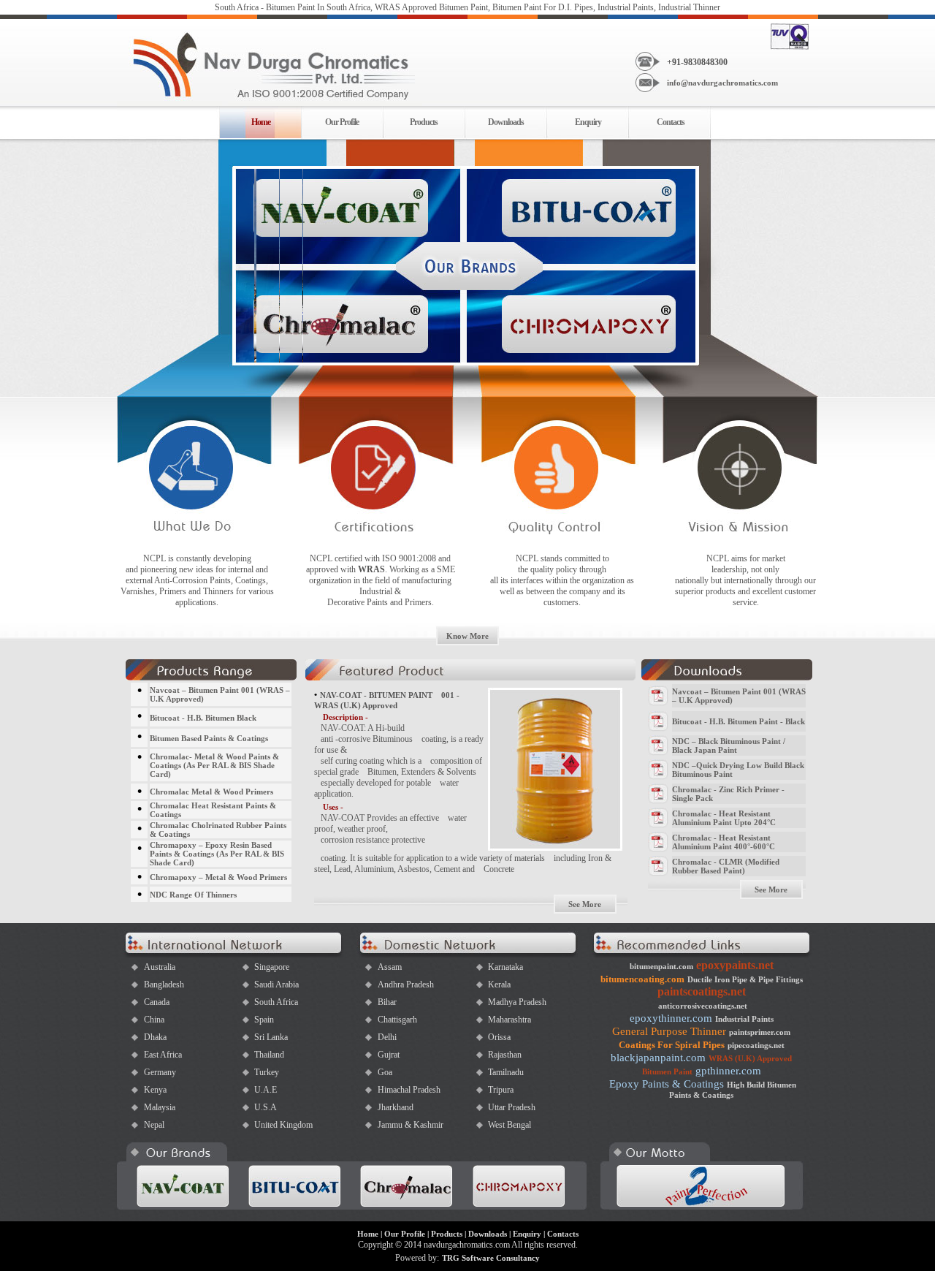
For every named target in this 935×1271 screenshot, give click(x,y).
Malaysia (159, 1107)
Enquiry (588, 122)
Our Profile (342, 122)
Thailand (269, 1055)
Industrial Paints (744, 1018)
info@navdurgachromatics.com (722, 82)
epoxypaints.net (735, 965)
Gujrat (389, 1055)
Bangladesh (164, 984)
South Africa (276, 1002)
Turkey (266, 1072)
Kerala (499, 984)
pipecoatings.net (756, 1045)
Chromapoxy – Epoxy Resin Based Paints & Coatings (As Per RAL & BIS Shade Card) (217, 854)
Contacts (670, 122)
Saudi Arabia (276, 984)
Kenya (155, 1090)
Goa (385, 1072)
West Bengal (509, 1125)
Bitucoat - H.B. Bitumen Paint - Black (738, 721)
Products (424, 122)
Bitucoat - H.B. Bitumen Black (203, 717)
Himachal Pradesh (409, 1090)
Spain (264, 1019)
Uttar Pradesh (511, 1107)
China (154, 1019)
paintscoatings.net (701, 991)
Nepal (154, 1125)
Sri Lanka (271, 1037)
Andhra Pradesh (406, 984)
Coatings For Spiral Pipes (672, 1044)
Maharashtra (509, 1019)
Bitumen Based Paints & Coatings (209, 738)
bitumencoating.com (642, 979)
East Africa (163, 1055)
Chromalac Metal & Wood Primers (211, 791)
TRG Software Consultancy (491, 1257)
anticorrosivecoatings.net (702, 1005)
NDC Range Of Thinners (193, 894)
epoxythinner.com (671, 1018)
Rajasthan (505, 1055)
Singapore (271, 967)
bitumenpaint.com (661, 966)
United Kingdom (283, 1125)
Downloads (506, 122)
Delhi (387, 1037)
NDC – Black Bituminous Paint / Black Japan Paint (728, 745)
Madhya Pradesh (517, 1002)
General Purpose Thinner (669, 1031)
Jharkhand (395, 1107)
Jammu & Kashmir (410, 1125)
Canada (156, 1002)
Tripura (501, 1090)
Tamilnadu (506, 1072)
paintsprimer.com (759, 1032)
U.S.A (265, 1107)
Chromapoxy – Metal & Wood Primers (218, 877)
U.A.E (265, 1090)
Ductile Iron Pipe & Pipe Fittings (745, 979)
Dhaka (155, 1037)
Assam (390, 967)
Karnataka (505, 967)
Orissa (499, 1037)
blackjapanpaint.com (658, 1057)
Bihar (387, 1002)
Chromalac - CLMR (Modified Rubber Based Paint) (725, 866)
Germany (160, 1072)
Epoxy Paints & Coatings (666, 1084)
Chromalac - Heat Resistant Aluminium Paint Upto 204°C (724, 818)
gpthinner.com (728, 1071)
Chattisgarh (397, 1019)
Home (367, 1233)
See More (584, 904)
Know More (467, 635)
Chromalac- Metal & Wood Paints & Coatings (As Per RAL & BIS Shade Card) (214, 765)
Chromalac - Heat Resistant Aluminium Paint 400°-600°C (723, 842)
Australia (159, 967)
